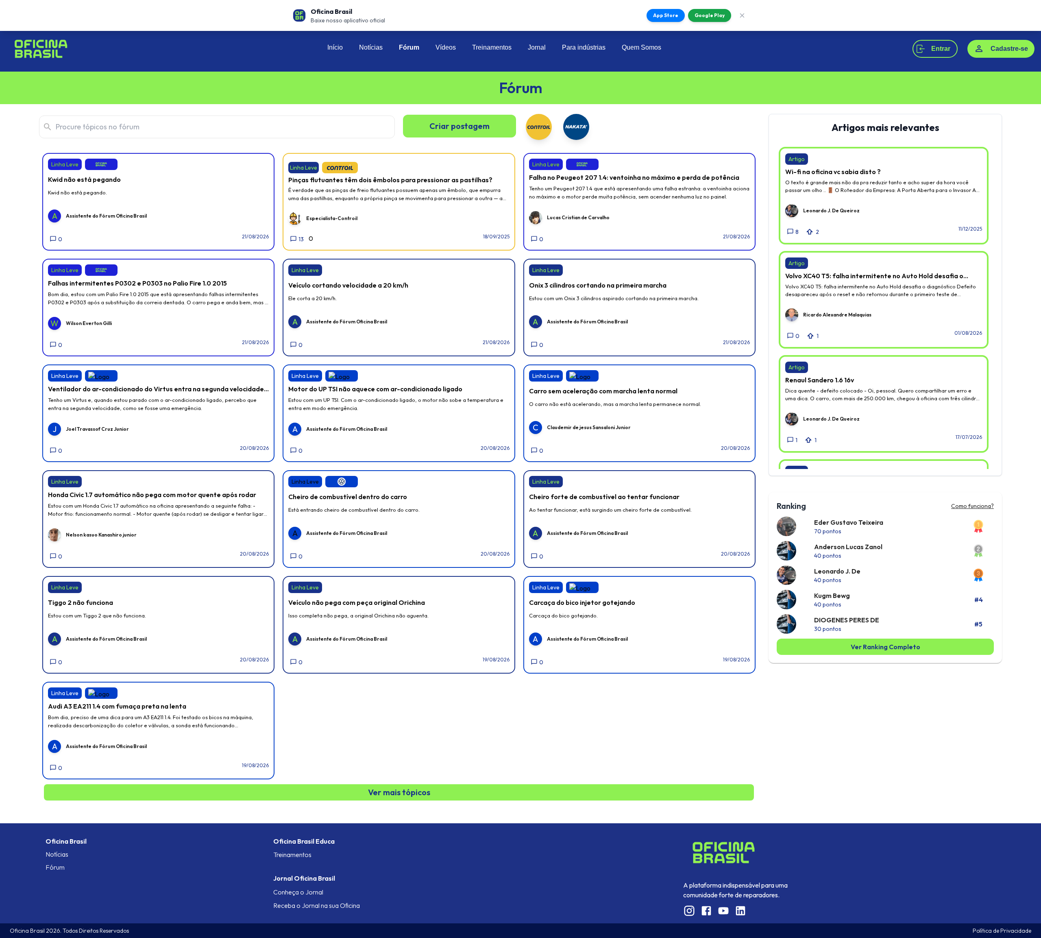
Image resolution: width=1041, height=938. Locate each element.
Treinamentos (492, 47)
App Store (665, 15)
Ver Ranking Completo (885, 647)
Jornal (537, 47)
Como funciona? (972, 506)
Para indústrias (583, 47)
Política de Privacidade (1002, 930)
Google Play (710, 15)
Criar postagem (459, 126)
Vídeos (446, 47)
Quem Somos (641, 47)
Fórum (409, 47)
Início (335, 47)
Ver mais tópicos (399, 792)
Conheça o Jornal (298, 892)
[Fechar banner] (742, 15)
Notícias (371, 47)
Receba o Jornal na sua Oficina (316, 905)
